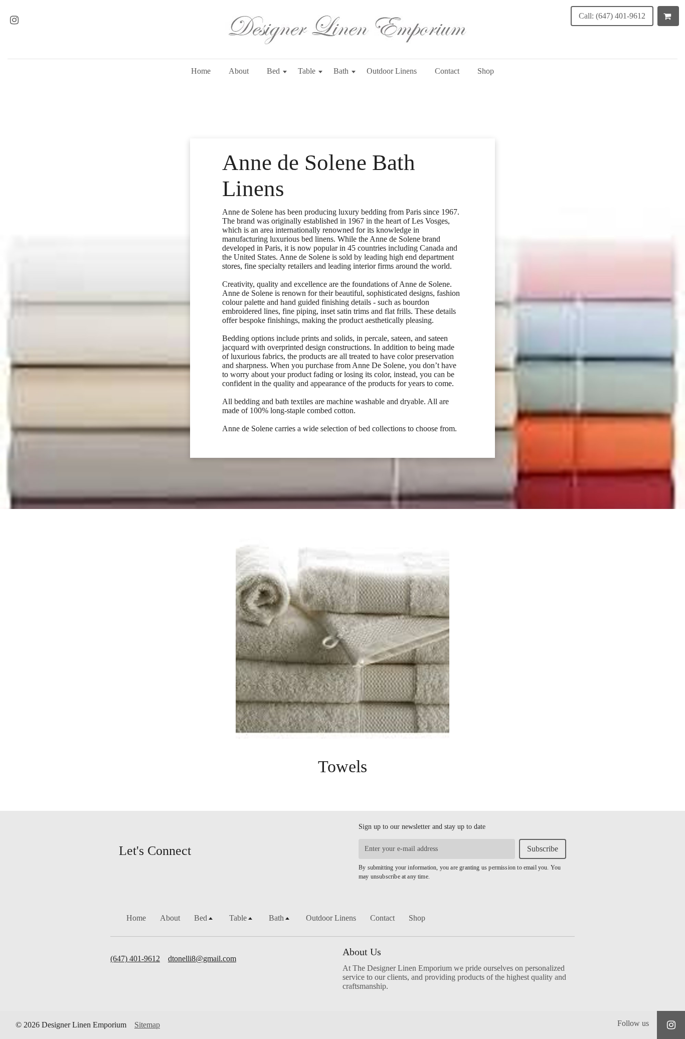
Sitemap (147, 1024)
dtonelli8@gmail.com (202, 958)
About (239, 71)
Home (201, 71)
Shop (485, 71)
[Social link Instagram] (14, 20)
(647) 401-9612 (135, 958)
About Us (361, 951)
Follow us (633, 1023)
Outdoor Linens (392, 71)
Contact (447, 71)
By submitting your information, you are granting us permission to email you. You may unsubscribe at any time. (460, 872)
